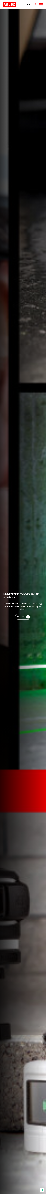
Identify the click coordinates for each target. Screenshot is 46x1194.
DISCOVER (21, 616)
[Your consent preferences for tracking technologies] (42, 1190)
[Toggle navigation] (41, 4)
